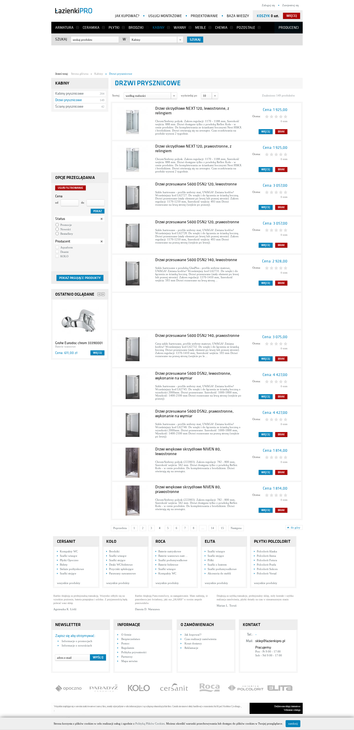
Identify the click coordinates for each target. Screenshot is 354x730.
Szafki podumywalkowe (172, 560)
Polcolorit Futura (267, 560)
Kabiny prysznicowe (69, 93)
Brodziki (136, 28)
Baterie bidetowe (168, 564)
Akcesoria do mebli (219, 573)
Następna (236, 528)
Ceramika (91, 28)
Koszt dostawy (193, 643)
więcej (291, 16)
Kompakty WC (69, 551)
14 (212, 528)
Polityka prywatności (133, 652)
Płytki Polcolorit (272, 541)
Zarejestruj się (290, 5)
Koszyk (263, 16)
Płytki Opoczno (69, 560)
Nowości (65, 229)
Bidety (64, 564)
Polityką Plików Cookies (150, 723)
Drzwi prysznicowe (68, 100)
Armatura (64, 28)
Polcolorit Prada (266, 564)
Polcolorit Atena (266, 555)
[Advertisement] (177, 57)
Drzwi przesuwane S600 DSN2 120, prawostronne (197, 222)
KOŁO (64, 256)
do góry (295, 527)
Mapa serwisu (129, 661)
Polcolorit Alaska (267, 551)
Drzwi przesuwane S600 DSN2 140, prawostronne (197, 335)
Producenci (289, 28)
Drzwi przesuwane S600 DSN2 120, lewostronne (196, 184)
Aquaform (66, 247)
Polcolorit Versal (267, 573)
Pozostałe (246, 28)
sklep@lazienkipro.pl (270, 641)
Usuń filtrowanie (70, 188)
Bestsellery (66, 233)
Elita (210, 541)
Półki (211, 560)
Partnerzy (127, 656)
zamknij (293, 723)
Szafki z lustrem (217, 564)
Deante (64, 251)
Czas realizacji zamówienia (200, 639)
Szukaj (61, 39)
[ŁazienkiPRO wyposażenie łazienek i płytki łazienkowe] (73, 11)
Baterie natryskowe (169, 551)
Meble (200, 28)
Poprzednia (120, 528)
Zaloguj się (268, 5)
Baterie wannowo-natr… (173, 555)
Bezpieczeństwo (130, 639)
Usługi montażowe (165, 16)
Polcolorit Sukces (267, 569)
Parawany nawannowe (122, 573)
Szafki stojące (68, 573)
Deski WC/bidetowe (121, 564)
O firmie (126, 634)
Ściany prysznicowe (69, 106)
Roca (160, 541)
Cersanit (66, 541)
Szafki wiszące (68, 555)
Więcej (97, 352)
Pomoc (125, 643)
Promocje (66, 224)
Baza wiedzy (238, 16)
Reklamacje (191, 647)
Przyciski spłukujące (121, 569)
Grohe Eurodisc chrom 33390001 (79, 343)
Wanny (180, 28)
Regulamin (127, 647)
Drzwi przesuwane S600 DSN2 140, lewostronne (196, 260)
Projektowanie (204, 16)
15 (222, 528)
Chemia (221, 28)
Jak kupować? (127, 16)
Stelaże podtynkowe (72, 569)
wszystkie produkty (68, 583)
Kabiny (159, 28)
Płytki (114, 28)
